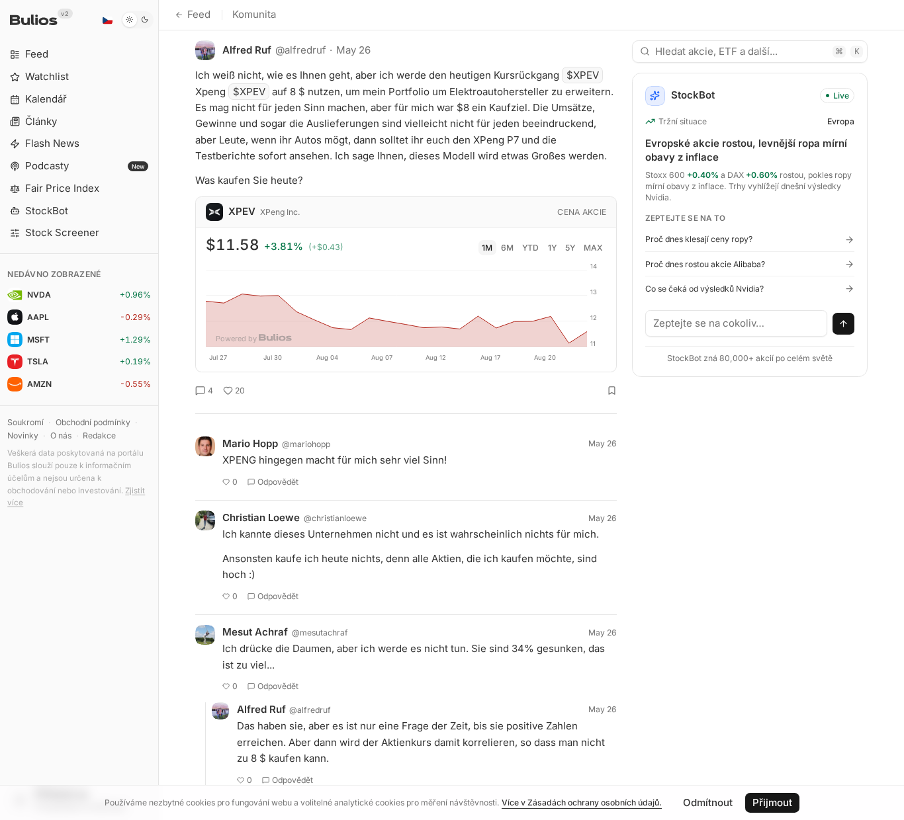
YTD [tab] (530, 248)
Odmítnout (708, 802)
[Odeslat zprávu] (844, 324)
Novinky (22, 435)
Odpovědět (277, 482)
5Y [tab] (570, 248)
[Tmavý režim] (137, 19)
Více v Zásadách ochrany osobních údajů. (582, 802)
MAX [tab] (593, 248)
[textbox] (736, 323)
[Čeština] (107, 19)
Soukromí (25, 422)
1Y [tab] (552, 248)
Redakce (99, 435)
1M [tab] (487, 248)
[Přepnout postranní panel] (158, 410)
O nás (60, 435)
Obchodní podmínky (93, 422)
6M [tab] (507, 248)
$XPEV (582, 75)
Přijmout (772, 802)
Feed (198, 14)
